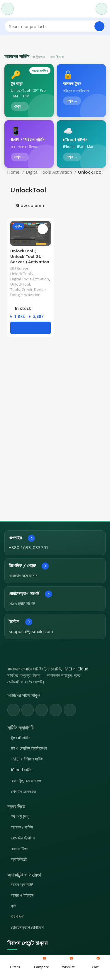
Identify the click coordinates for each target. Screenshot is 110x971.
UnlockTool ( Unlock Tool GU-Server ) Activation (29, 256)
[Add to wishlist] (43, 229)
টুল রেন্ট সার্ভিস (20, 737)
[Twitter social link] (27, 710)
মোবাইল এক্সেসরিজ (23, 791)
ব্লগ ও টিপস (19, 848)
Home (14, 172)
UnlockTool (20, 284)
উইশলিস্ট (17, 916)
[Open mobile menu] (7, 9)
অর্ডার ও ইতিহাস (22, 895)
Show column (30, 205)
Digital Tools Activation (49, 172)
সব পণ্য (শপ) (20, 816)
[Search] (99, 26)
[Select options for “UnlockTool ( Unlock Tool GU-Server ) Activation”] (30, 327)
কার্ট (13, 906)
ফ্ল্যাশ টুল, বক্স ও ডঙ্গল (26, 780)
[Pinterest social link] (41, 710)
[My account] (101, 9)
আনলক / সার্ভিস (22, 827)
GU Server (19, 268)
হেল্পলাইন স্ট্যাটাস (23, 838)
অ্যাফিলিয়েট (19, 859)
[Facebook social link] (13, 710)
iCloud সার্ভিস (21, 769)
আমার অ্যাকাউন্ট (22, 884)
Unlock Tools (21, 273)
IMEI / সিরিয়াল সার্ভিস (27, 759)
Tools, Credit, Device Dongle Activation (28, 292)
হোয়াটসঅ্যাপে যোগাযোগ (27, 927)
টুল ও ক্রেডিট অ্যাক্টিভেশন (29, 748)
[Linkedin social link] (56, 710)
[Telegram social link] (70, 710)
